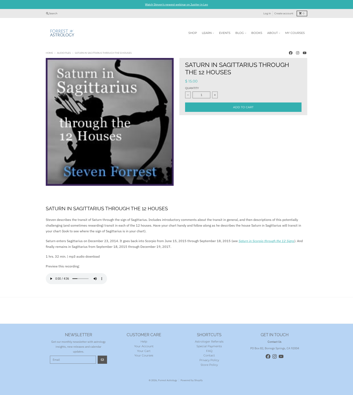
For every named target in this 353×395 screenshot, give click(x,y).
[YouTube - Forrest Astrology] (304, 53)
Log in (267, 13)
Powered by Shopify (192, 380)
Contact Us (275, 342)
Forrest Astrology (167, 380)
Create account (283, 13)
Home (49, 52)
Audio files (64, 52)
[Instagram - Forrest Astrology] (297, 53)
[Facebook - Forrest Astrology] (290, 53)
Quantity (192, 88)
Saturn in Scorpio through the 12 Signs (266, 241)
